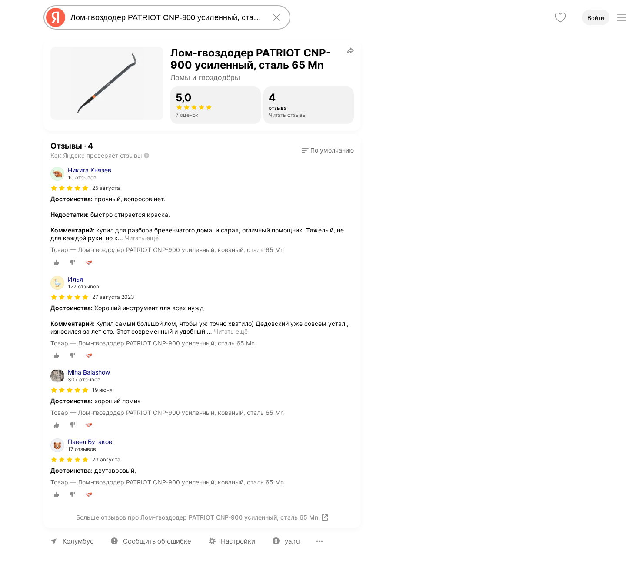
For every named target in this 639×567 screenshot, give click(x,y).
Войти (595, 17)
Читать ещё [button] (142, 238)
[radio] (56, 262)
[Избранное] (560, 17)
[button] (328, 150)
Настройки (238, 541)
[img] (69, 188)
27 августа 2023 (113, 297)
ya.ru (292, 541)
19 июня (102, 390)
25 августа (106, 188)
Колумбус (78, 541)
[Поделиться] (350, 50)
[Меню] (621, 17)
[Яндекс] (55, 17)
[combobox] (165, 17)
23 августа (106, 459)
